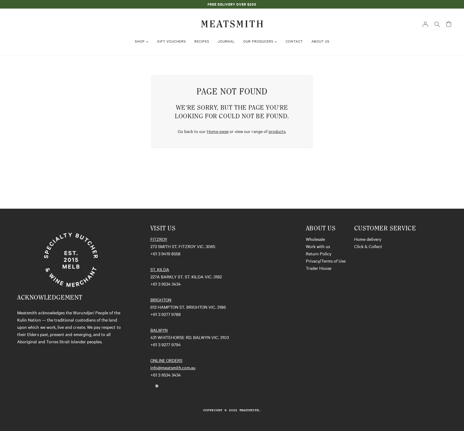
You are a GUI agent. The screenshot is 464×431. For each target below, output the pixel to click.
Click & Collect (368, 246)
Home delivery (367, 239)
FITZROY (158, 239)
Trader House (318, 268)
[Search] (437, 23)
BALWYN (159, 330)
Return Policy (318, 253)
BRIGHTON (160, 300)
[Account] (425, 23)
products (277, 131)
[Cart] (448, 24)
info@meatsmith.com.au (172, 367)
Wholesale (315, 239)
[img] (150, 385)
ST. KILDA (159, 269)
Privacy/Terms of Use (326, 261)
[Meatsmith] (232, 23)
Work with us (318, 246)
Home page (217, 131)
